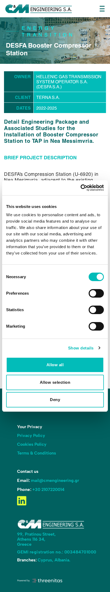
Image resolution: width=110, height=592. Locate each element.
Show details (81, 348)
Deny (55, 399)
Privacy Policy (31, 435)
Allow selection (55, 382)
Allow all (55, 364)
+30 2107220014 (48, 489)
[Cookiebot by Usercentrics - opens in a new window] (80, 187)
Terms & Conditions (36, 453)
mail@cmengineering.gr (55, 480)
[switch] (96, 293)
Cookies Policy (31, 444)
